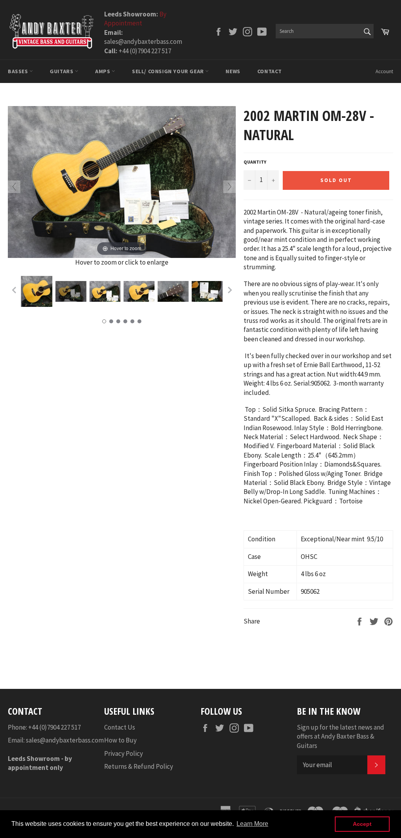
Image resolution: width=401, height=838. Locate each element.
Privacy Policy (123, 753)
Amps (103, 71)
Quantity (255, 162)
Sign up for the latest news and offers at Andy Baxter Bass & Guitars (340, 736)
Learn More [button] (252, 823)
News (233, 71)
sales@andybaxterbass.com (65, 740)
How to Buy (120, 740)
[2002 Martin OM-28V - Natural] (36, 291)
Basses (18, 71)
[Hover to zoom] (122, 181)
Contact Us (119, 727)
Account (384, 71)
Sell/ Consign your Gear (168, 71)
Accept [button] (362, 824)
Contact (269, 71)
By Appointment (135, 18)
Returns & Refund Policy (138, 766)
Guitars (62, 71)
